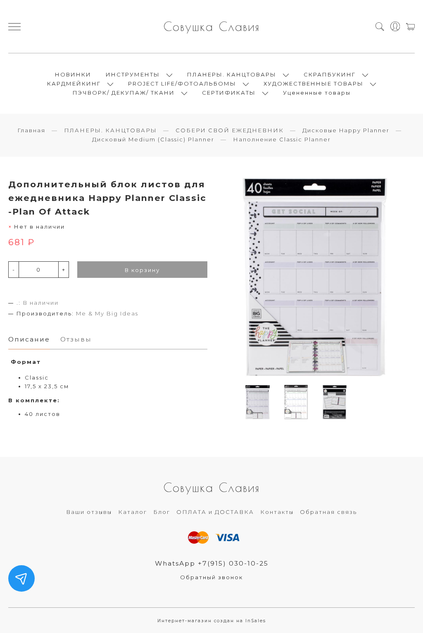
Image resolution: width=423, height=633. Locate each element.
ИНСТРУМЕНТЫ (133, 74)
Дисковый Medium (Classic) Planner (153, 139)
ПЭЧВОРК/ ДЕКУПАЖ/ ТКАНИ (124, 92)
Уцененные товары (317, 92)
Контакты (277, 512)
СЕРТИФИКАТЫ (229, 92)
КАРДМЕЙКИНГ (74, 83)
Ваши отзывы (89, 512)
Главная (31, 130)
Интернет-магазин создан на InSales (211, 620)
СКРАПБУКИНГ (330, 74)
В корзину (142, 270)
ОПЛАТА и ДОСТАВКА (215, 512)
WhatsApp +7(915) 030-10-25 (212, 563)
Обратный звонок (211, 577)
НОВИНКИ (73, 74)
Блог (161, 512)
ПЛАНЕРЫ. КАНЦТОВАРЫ (231, 74)
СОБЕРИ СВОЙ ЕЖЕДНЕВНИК (230, 130)
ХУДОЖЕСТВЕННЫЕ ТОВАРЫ (314, 83)
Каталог (132, 512)
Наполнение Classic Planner (282, 139)
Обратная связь (328, 512)
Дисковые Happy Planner (346, 130)
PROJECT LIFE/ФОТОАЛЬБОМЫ (182, 83)
